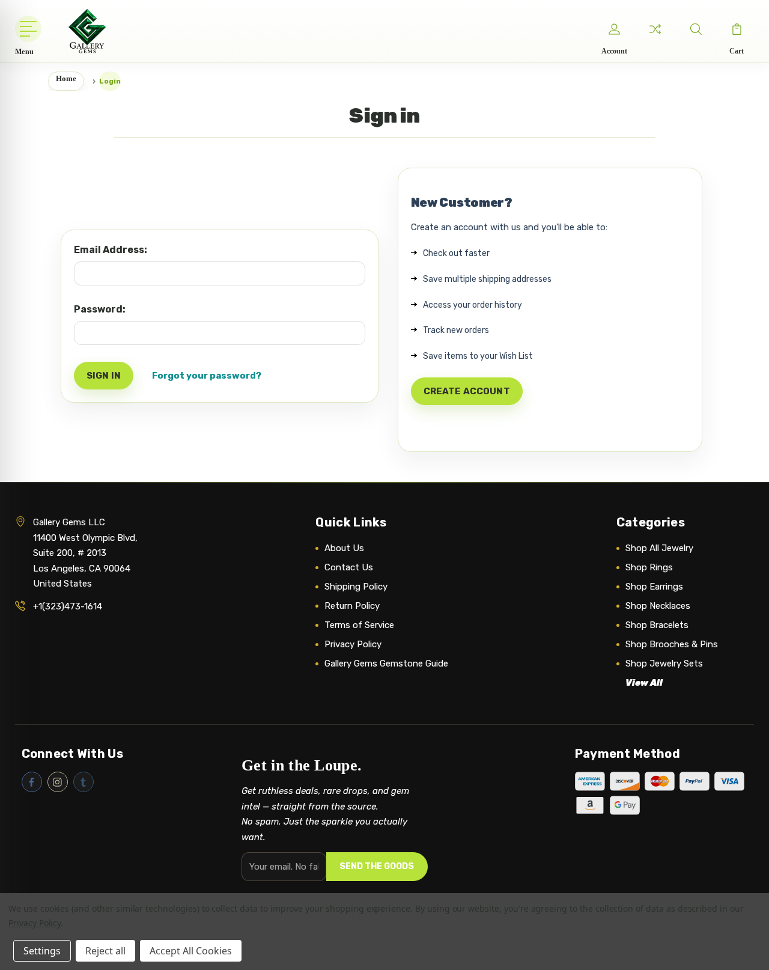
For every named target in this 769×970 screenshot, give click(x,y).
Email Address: (110, 249)
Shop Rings (649, 567)
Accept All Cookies (191, 950)
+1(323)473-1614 (67, 606)
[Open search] (696, 29)
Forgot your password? (206, 375)
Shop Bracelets (656, 625)
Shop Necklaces (657, 605)
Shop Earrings (654, 586)
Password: (100, 309)
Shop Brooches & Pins (671, 644)
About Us (344, 548)
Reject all (105, 950)
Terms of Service (359, 625)
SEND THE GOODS (376, 866)
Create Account (467, 391)
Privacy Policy (352, 644)
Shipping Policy (356, 586)
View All (644, 682)
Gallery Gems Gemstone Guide (386, 663)
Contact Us (348, 567)
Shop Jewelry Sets (664, 663)
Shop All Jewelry (659, 548)
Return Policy (352, 605)
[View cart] (737, 29)
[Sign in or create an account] (614, 29)
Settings (42, 950)
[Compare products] (655, 29)
